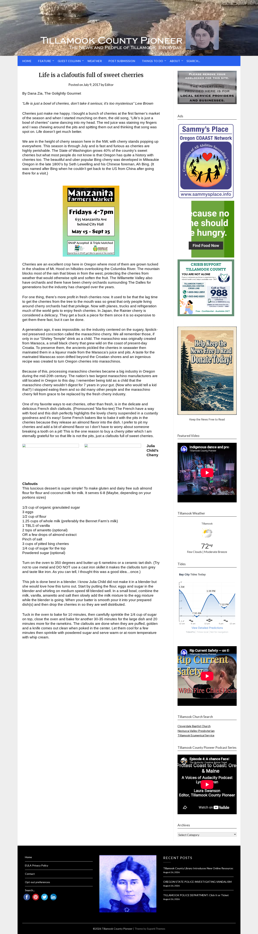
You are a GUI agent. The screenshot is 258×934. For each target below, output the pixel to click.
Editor (109, 85)
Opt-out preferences (37, 882)
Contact (30, 873)
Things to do (152, 61)
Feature (44, 61)
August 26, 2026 (171, 872)
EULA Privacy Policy (36, 865)
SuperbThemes (156, 928)
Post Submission (121, 61)
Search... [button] (193, 61)
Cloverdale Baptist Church (194, 726)
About (175, 61)
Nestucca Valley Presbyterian (196, 730)
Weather (94, 61)
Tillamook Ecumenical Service (196, 735)
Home (26, 61)
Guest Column (69, 61)
